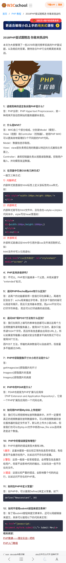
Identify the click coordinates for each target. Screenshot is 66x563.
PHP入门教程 (10, 543)
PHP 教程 (16, 13)
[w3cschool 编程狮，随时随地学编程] (14, 5)
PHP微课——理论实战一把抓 (19, 538)
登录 (60, 5)
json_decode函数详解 (15, 554)
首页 (5, 13)
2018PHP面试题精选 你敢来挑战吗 (43, 13)
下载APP (51, 5)
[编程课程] (33, 25)
